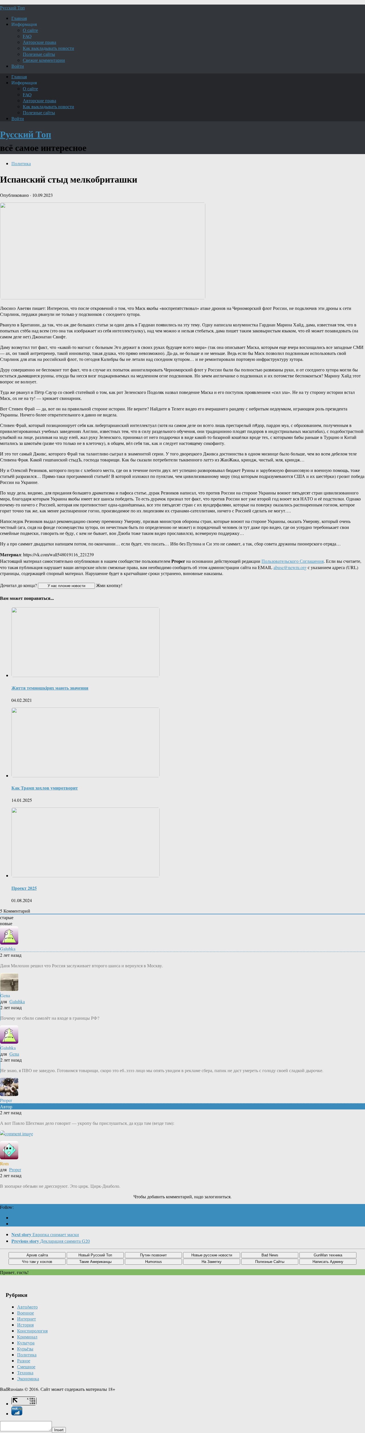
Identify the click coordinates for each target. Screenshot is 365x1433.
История (25, 1325)
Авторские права (39, 42)
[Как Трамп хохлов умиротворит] (85, 775)
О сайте (30, 30)
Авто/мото (27, 1307)
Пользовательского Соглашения (292, 561)
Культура (26, 1343)
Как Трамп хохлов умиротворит (44, 787)
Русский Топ (12, 8)
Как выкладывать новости (48, 48)
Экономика (28, 1378)
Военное (25, 1313)
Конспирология (32, 1331)
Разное (23, 1361)
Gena (14, 1054)
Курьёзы (25, 1349)
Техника (25, 1372)
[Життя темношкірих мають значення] (85, 675)
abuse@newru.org (290, 567)
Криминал (27, 1337)
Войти (17, 66)
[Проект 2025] (85, 875)
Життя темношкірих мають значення (49, 687)
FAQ (27, 36)
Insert (59, 1430)
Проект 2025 (24, 888)
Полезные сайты (39, 54)
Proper (15, 1169)
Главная (19, 18)
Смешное (26, 1366)
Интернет (26, 1319)
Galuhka (17, 1001)
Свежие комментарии (44, 60)
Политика (21, 163)
